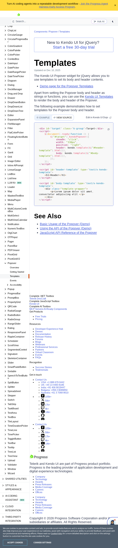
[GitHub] (42, 416)
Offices (38, 492)
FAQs (38, 357)
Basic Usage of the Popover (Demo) (65, 224)
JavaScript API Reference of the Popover (68, 232)
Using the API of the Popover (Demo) (65, 228)
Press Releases (43, 484)
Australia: (54, 392)
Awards (39, 482)
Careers (39, 489)
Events (13, 280)
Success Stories (43, 367)
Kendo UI (34, 304)
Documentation (43, 334)
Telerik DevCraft (37, 298)
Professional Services (46, 347)
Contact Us (41, 379)
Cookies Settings (42, 542)
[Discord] (42, 419)
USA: (52, 382)
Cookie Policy (56, 533)
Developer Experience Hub (49, 329)
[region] (59, 536)
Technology (41, 479)
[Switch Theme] (113, 21)
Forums (39, 339)
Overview (14, 267)
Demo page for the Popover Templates (66, 86)
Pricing (38, 319)
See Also (47, 216)
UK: (52, 385)
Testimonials (41, 370)
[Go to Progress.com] (38, 458)
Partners (39, 349)
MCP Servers (36, 309)
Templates (15, 276)
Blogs (38, 342)
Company (40, 476)
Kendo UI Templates (99, 96)
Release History (43, 336)
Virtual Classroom (44, 352)
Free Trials (40, 316)
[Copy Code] (108, 129)
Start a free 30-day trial (74, 47)
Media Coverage (43, 487)
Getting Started (17, 272)
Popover (53, 31)
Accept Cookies (15, 542)
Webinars (40, 344)
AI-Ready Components (55, 309)
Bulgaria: (54, 390)
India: (53, 387)
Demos (39, 331)
